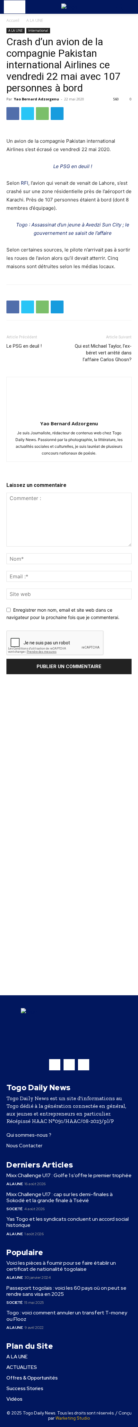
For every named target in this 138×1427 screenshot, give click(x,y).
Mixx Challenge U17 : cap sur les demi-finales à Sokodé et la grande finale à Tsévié (59, 1197)
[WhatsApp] (42, 113)
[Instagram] (69, 1064)
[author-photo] (69, 414)
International (38, 30)
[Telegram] (57, 113)
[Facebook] (12, 113)
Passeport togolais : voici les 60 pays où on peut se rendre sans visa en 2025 (66, 1291)
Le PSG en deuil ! (72, 166)
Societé (14, 1208)
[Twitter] (27, 113)
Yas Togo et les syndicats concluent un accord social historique (67, 1222)
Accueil (12, 20)
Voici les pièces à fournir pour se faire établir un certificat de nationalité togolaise (61, 1266)
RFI (24, 183)
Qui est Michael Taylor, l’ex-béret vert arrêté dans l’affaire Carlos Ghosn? (103, 352)
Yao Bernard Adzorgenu (36, 99)
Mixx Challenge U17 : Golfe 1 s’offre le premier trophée (69, 1175)
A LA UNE (34, 20)
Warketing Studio (73, 1418)
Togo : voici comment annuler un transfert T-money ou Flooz (66, 1315)
